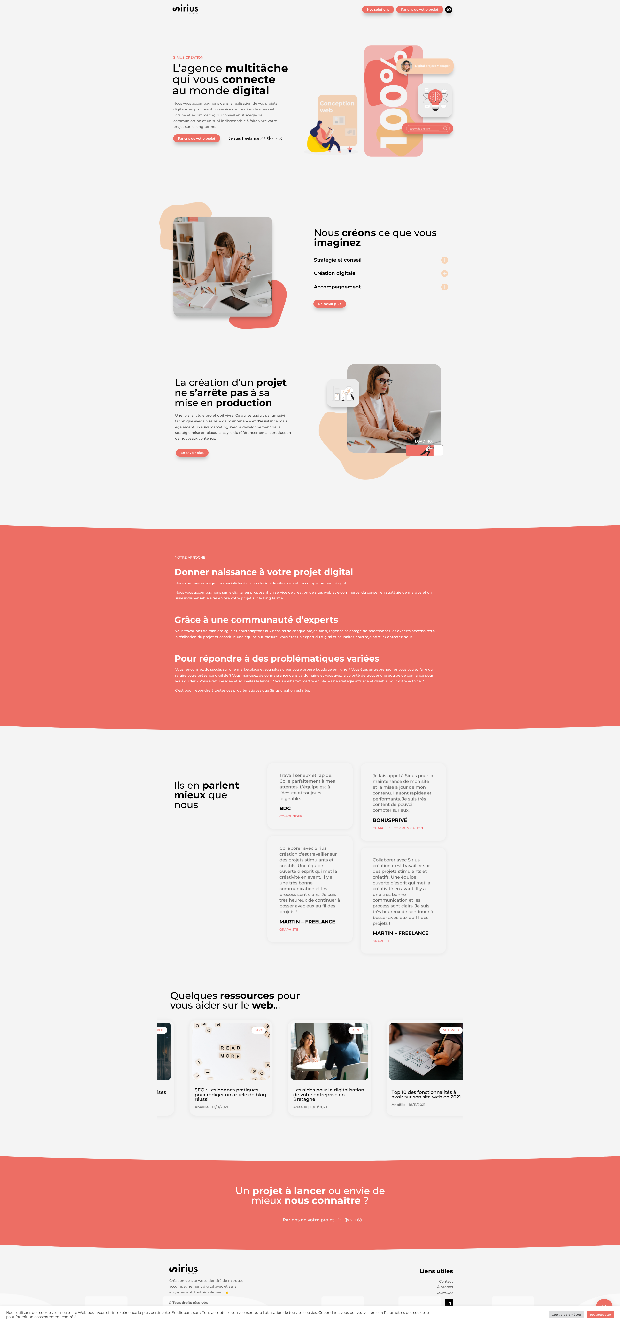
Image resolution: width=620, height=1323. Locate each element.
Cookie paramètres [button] (566, 1314)
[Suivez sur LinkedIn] (449, 1303)
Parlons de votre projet (419, 9)
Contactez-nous (398, 637)
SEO (239, 1030)
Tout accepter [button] (600, 1314)
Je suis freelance (244, 138)
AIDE (337, 1030)
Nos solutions (378, 9)
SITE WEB (431, 1030)
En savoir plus (329, 304)
